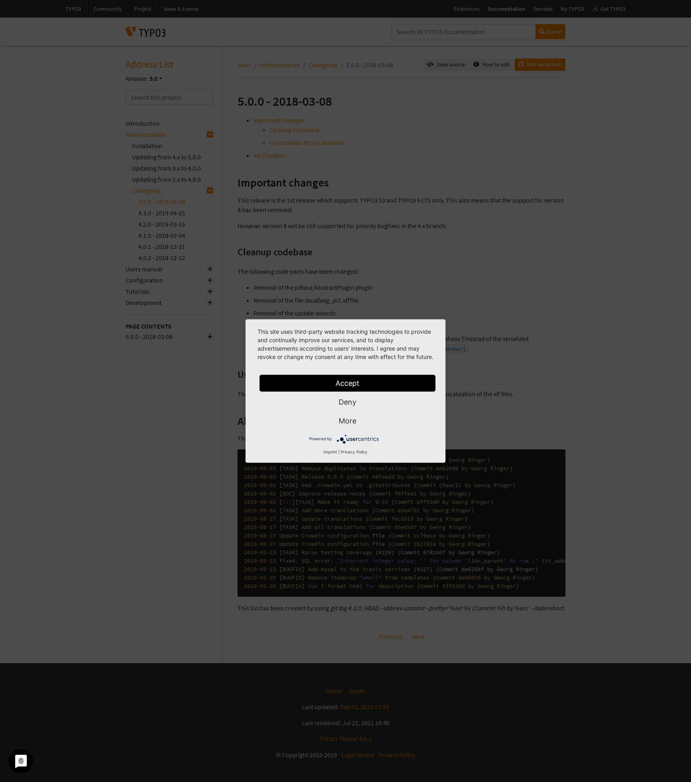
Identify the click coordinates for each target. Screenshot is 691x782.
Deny (347, 402)
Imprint (330, 451)
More (347, 421)
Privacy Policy (354, 451)
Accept (347, 383)
